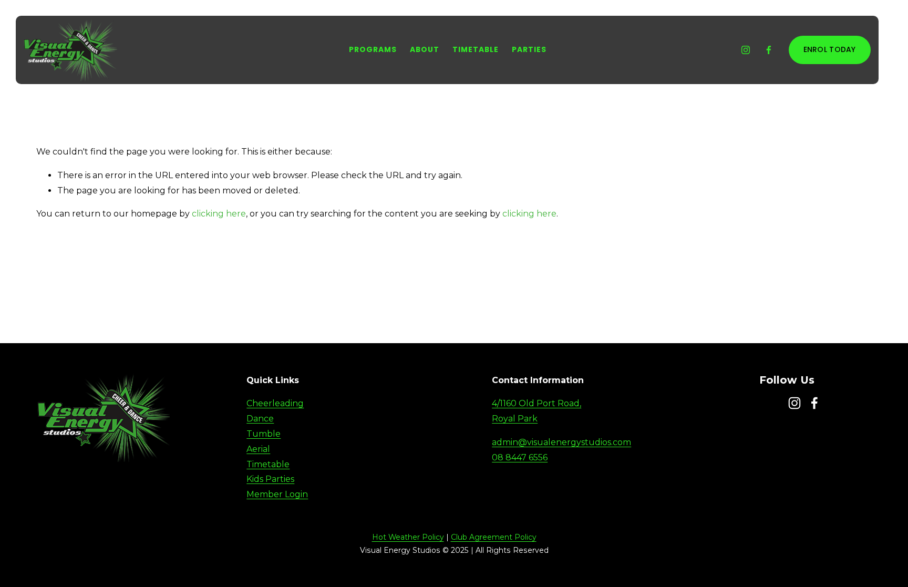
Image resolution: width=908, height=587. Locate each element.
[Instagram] (745, 50)
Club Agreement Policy (493, 537)
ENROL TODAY (829, 49)
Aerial (258, 449)
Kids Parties (270, 479)
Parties (529, 49)
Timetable (475, 49)
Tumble (263, 434)
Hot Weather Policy (408, 537)
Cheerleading (275, 403)
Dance (260, 419)
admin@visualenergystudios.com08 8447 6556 (561, 449)
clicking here (219, 214)
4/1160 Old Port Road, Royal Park (536, 411)
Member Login (277, 494)
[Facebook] (768, 50)
